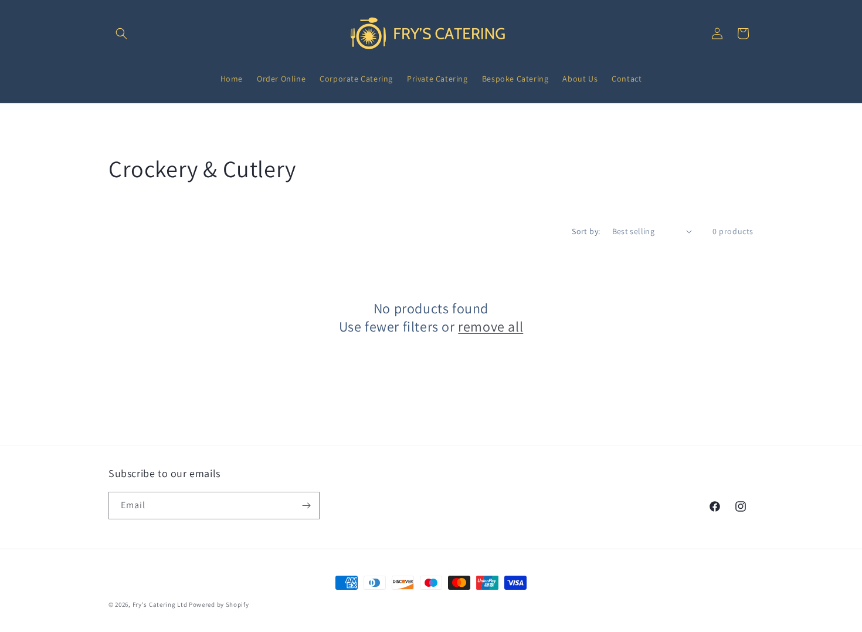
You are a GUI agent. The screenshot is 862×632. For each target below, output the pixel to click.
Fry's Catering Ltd (160, 604)
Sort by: (586, 231)
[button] (121, 33)
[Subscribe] (306, 505)
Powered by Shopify (219, 604)
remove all (490, 326)
